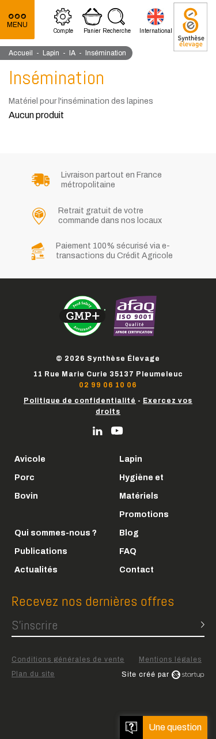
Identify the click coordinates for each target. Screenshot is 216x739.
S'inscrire (35, 625)
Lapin (130, 459)
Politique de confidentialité (80, 401)
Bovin (26, 496)
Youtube (117, 431)
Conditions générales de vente (68, 659)
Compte (63, 22)
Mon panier (92, 22)
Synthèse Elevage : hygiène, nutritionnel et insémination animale (190, 26)
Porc (24, 477)
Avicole (30, 459)
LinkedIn (98, 431)
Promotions (144, 514)
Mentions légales (170, 659)
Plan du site (33, 674)
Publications (40, 551)
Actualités (36, 569)
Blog (129, 533)
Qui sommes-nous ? (55, 533)
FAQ (128, 551)
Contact (136, 569)
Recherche (117, 22)
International (155, 22)
